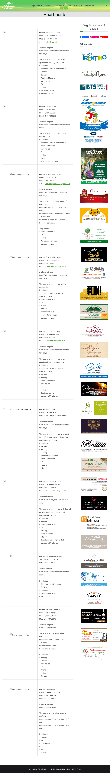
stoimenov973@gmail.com (56, 490)
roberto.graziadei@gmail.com (57, 184)
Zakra (68, 769)
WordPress (77, 769)
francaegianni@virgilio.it (55, 340)
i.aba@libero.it (51, 42)
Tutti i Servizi (59, 6)
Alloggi (47, 6)
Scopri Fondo (35, 6)
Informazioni (89, 6)
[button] (41, 5)
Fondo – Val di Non (49, 769)
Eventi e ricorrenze (73, 6)
